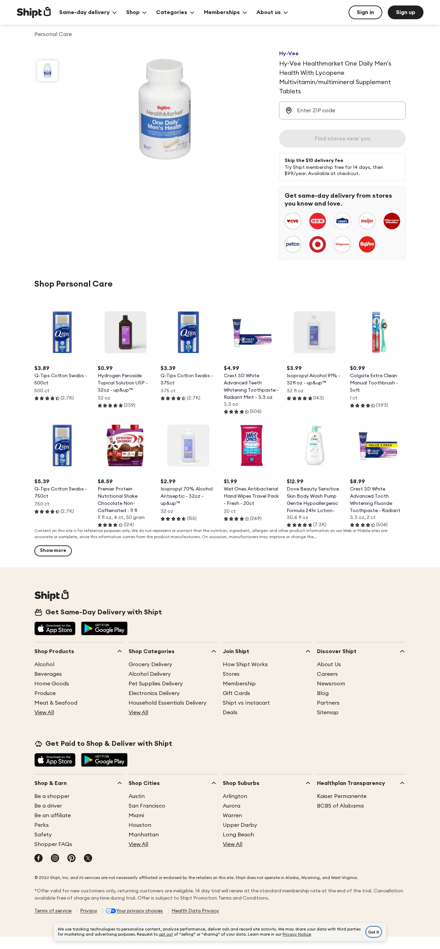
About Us (329, 664)
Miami (136, 815)
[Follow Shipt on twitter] (88, 859)
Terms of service (53, 911)
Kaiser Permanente (341, 796)
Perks (41, 825)
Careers (327, 674)
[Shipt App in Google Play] (104, 629)
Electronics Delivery (154, 693)
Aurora (231, 806)
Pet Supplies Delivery (156, 683)
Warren (232, 815)
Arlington (235, 796)
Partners (328, 703)
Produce (45, 693)
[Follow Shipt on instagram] (55, 859)
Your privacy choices (139, 911)
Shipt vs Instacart (246, 703)
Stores (231, 674)
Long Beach (238, 834)
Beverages (48, 674)
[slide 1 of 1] (47, 70)
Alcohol (44, 664)
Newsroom (331, 683)
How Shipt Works (245, 664)
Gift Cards (236, 693)
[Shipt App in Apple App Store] (55, 629)
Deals (230, 712)
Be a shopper (51, 796)
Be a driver (48, 806)
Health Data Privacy (195, 911)
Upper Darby (240, 825)
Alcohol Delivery (150, 674)
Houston (140, 825)
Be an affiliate (52, 815)
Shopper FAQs (53, 844)
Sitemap (328, 712)
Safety (43, 834)
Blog (323, 693)
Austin (137, 796)
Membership (239, 683)
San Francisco (147, 806)
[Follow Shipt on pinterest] (71, 859)
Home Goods (51, 683)
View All (44, 712)
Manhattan (144, 834)
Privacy (88, 911)
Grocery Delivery (150, 664)
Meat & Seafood (55, 703)
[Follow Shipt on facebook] (38, 859)
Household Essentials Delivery (168, 703)
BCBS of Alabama (340, 806)
